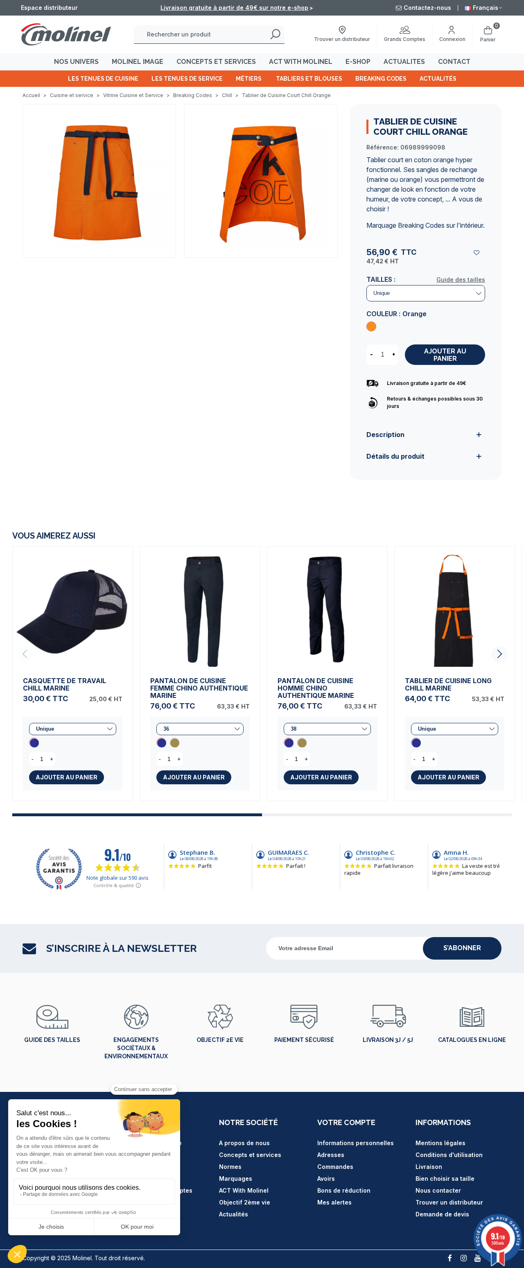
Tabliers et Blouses (309, 78)
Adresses (330, 1154)
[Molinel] (66, 34)
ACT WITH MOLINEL (300, 62)
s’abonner (462, 948)
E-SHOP (358, 62)
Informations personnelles (355, 1142)
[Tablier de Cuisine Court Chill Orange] (371, 326)
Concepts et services (250, 1154)
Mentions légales (440, 1142)
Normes (230, 1166)
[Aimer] (477, 252)
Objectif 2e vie (220, 1040)
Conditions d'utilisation (449, 1154)
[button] (499, 654)
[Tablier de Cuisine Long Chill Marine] (455, 607)
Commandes (335, 1166)
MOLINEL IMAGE (137, 62)
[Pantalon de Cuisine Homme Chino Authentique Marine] (327, 607)
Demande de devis (442, 1214)
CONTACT (454, 62)
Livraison (429, 1166)
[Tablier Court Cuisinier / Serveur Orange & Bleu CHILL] (99, 180)
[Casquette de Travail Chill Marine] (73, 607)
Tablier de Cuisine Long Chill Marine (448, 684)
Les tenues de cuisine (103, 78)
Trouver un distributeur (449, 1202)
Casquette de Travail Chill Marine (64, 684)
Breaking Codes (381, 78)
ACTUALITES (404, 62)
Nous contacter (438, 1190)
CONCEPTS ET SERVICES (216, 62)
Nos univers (76, 62)
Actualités (438, 78)
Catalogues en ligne (472, 1040)
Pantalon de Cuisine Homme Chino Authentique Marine (316, 688)
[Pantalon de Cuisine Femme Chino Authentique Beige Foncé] (174, 742)
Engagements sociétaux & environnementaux (136, 1048)
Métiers (249, 78)
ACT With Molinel (244, 1190)
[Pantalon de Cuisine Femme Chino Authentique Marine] (200, 607)
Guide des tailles (460, 279)
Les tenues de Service (187, 78)
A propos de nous (244, 1142)
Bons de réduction (343, 1190)
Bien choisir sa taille (445, 1178)
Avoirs (326, 1178)
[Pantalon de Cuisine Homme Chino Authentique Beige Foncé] (302, 742)
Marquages (235, 1178)
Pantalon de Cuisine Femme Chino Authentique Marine (199, 688)
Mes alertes (334, 1202)
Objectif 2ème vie (244, 1202)
